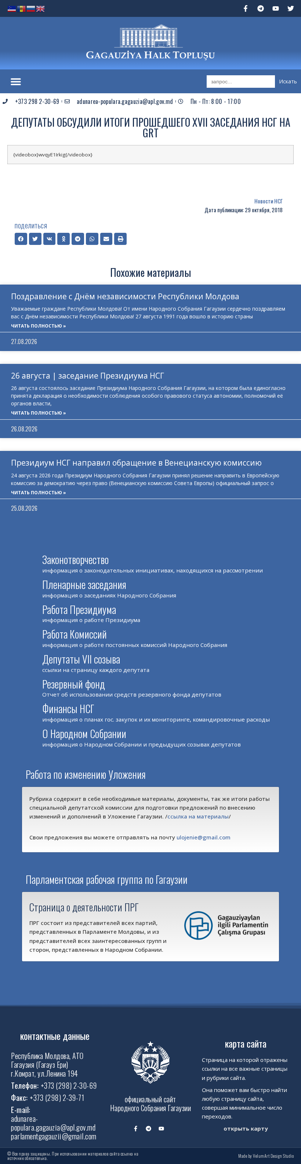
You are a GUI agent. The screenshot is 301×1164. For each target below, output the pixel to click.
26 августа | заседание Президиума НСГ (87, 375)
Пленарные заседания (84, 584)
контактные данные (55, 1035)
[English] (41, 8)
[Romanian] (21, 8)
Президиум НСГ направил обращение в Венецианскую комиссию (136, 463)
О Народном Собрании (84, 733)
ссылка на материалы (198, 816)
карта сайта (245, 1043)
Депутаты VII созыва (81, 658)
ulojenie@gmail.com (204, 837)
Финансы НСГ (68, 708)
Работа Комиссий (74, 633)
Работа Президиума (79, 609)
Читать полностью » (38, 326)
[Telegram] (260, 8)
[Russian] (31, 8)
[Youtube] (275, 8)
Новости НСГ (268, 201)
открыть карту (246, 1128)
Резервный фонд (73, 683)
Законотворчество (75, 559)
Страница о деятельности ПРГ (84, 907)
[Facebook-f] (245, 8)
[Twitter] (290, 8)
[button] (15, 81)
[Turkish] (12, 8)
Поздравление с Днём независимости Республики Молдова (125, 296)
